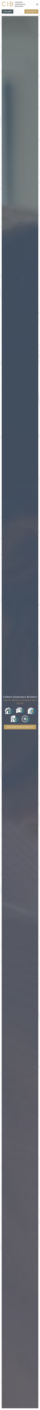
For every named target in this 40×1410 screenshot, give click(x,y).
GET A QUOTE (31, 11)
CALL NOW (8, 11)
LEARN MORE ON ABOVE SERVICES (20, 727)
